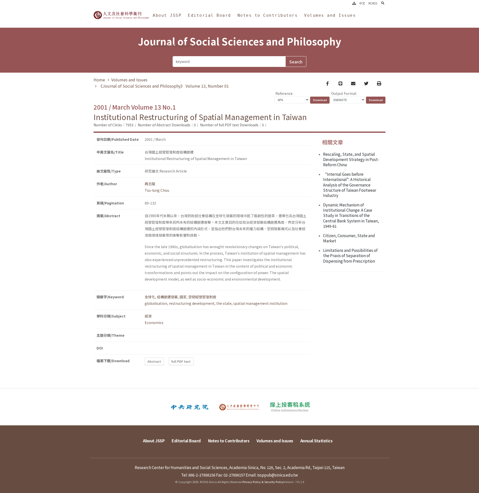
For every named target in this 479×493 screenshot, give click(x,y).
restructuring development (192, 303)
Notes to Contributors (268, 15)
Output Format (344, 93)
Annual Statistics (177, 45)
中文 (362, 3)
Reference (284, 93)
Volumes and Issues (330, 15)
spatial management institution (260, 303)
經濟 (148, 316)
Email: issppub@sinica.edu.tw (272, 475)
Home (99, 80)
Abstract (154, 361)
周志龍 (150, 183)
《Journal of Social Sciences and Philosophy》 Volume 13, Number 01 (164, 86)
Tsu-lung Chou (157, 190)
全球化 (150, 296)
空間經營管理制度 (202, 296)
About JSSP (167, 15)
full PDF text (181, 361)
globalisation (156, 303)
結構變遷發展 (167, 296)
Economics (154, 322)
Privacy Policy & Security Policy (263, 482)
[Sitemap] (354, 3)
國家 (183, 296)
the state (224, 303)
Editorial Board (209, 15)
